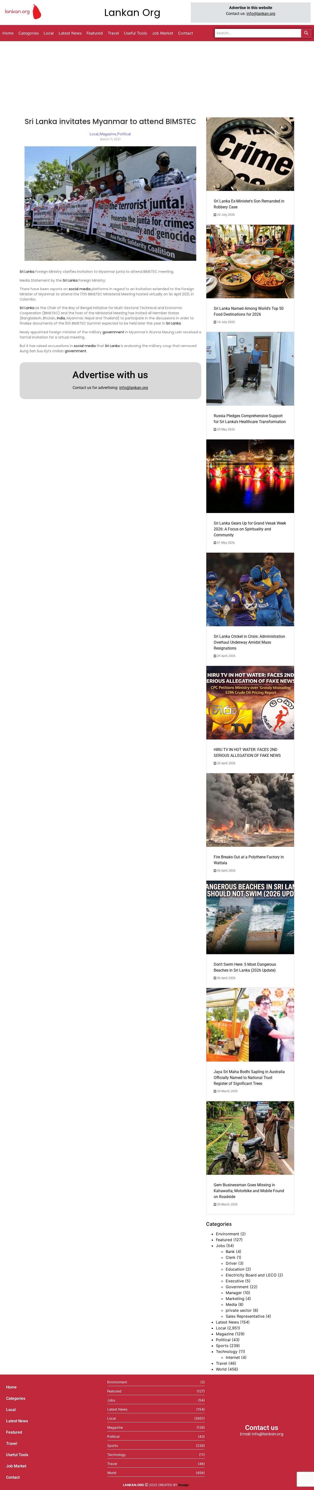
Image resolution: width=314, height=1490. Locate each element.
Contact (13, 1477)
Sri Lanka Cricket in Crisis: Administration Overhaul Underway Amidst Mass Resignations (249, 642)
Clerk (231, 1257)
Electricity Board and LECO (251, 1275)
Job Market (16, 1466)
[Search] (306, 33)
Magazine (225, 1333)
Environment (227, 1233)
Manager (234, 1292)
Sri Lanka (27, 271)
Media (231, 1304)
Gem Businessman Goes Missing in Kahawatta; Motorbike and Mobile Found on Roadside (249, 1191)
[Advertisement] (157, 78)
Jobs (220, 1245)
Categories (15, 1398)
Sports (222, 1345)
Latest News (227, 1322)
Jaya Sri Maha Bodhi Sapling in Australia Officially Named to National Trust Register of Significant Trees (249, 1077)
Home (11, 1387)
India (61, 318)
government (113, 332)
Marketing (235, 1298)
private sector (239, 1310)
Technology (226, 1351)
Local (221, 1328)
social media (80, 289)
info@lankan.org (261, 13)
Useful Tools (17, 1454)
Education (235, 1269)
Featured (224, 1239)
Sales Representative (245, 1316)
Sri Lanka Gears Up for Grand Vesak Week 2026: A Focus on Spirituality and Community (250, 529)
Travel (221, 1363)
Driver (231, 1263)
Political (223, 1339)
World (221, 1369)
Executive (235, 1280)
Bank (230, 1251)
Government (237, 1286)
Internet (233, 1357)
